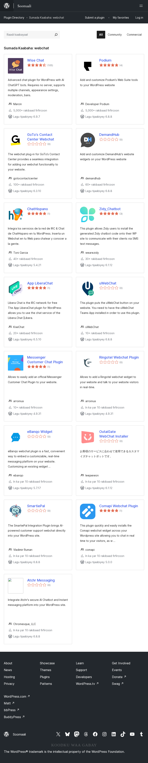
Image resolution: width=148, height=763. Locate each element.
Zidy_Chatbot (110, 209)
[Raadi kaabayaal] (56, 35)
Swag (118, 684)
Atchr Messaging (41, 580)
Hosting (9, 677)
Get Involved (121, 663)
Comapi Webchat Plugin (118, 506)
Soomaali (19, 734)
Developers (84, 677)
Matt (9, 703)
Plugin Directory (14, 17)
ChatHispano (37, 209)
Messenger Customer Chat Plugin (45, 359)
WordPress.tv (87, 684)
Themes (45, 670)
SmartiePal (36, 506)
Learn (80, 663)
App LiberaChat (40, 283)
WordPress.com (17, 696)
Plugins (45, 677)
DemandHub (109, 135)
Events (117, 670)
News (8, 670)
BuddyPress (14, 717)
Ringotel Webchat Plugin (119, 357)
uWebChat (107, 283)
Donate (119, 677)
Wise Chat (35, 60)
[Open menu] (142, 6)
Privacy (9, 684)
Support (81, 670)
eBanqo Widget (39, 432)
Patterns (46, 684)
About (8, 663)
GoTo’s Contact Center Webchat (40, 137)
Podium (105, 60)
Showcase (47, 663)
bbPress (11, 710)
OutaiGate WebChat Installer (113, 434)
